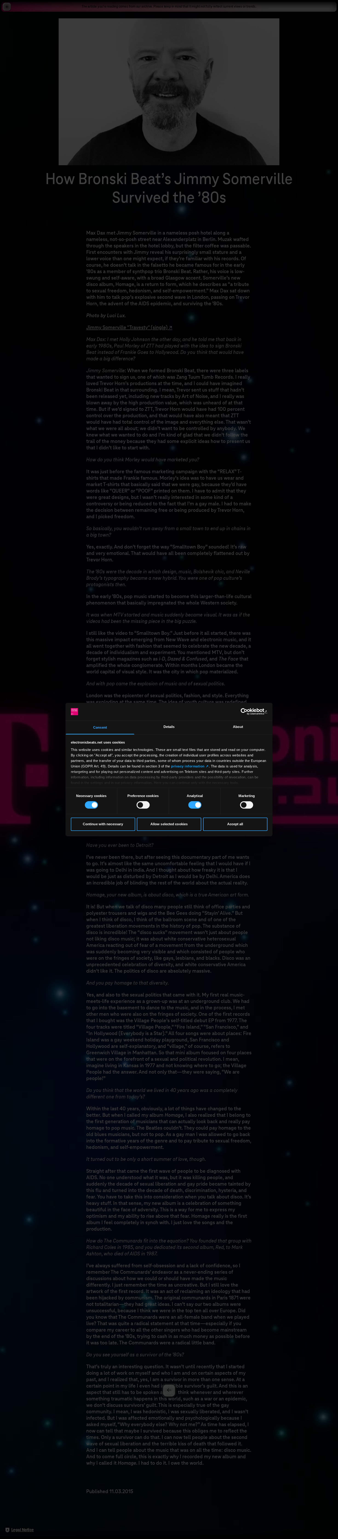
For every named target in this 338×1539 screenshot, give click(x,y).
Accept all (235, 824)
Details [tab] (169, 727)
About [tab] (238, 727)
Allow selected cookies (169, 824)
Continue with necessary (103, 824)
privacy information (188, 766)
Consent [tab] (100, 727)
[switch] (143, 805)
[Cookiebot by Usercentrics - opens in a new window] (247, 711)
